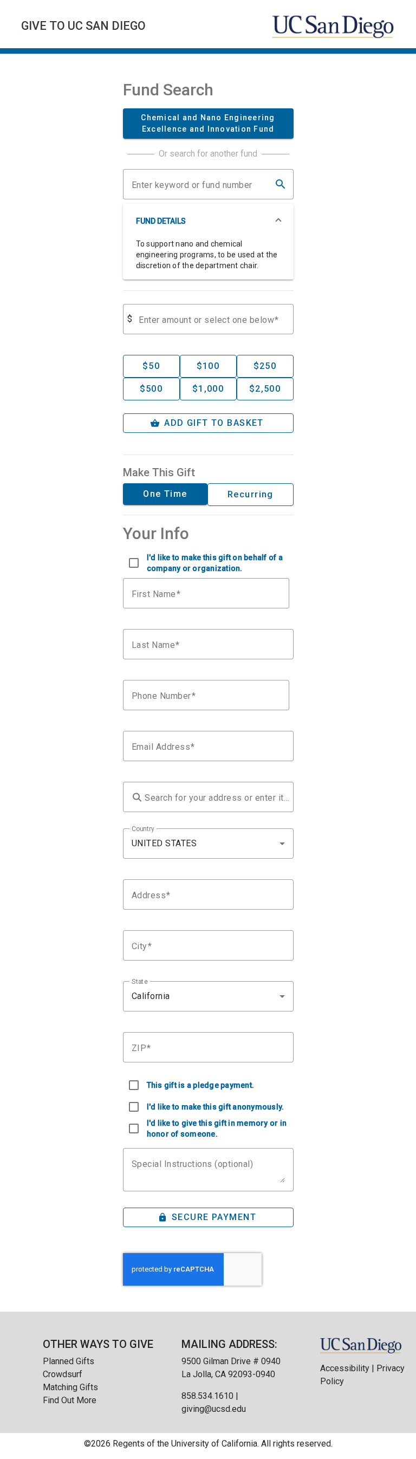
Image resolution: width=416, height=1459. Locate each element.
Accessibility (344, 1368)
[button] (208, 221)
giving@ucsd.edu (213, 1409)
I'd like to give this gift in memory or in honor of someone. (217, 1128)
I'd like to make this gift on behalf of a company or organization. (215, 563)
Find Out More (69, 1400)
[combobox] (208, 843)
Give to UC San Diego (83, 26)
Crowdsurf (62, 1374)
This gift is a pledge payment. (201, 1085)
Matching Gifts (70, 1387)
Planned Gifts (68, 1361)
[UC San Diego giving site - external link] (360, 1345)
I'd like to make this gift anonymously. (215, 1107)
